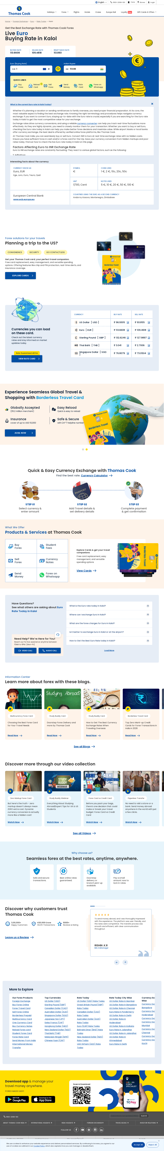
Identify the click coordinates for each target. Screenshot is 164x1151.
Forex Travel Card (21, 1008)
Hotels (87, 12)
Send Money (19, 575)
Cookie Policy (39, 1146)
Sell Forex (18, 560)
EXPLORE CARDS (20, 275)
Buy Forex (18, 546)
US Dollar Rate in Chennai (122, 1008)
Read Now (13, 735)
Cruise (98, 12)
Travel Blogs (121, 1123)
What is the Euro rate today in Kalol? (87, 606)
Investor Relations (148, 1123)
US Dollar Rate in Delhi (120, 1015)
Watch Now (14, 822)
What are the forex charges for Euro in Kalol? (92, 623)
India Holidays (68, 1123)
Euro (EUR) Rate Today (88, 1026)
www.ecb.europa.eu (23, 199)
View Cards (84, 570)
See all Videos (82, 833)
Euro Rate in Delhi (118, 1044)
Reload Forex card (21, 1029)
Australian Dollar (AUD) (56, 1011)
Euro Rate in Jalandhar (120, 1029)
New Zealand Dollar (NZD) (58, 1029)
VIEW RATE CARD (26, 358)
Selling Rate (37, 50)
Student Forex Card (22, 1033)
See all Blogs (82, 746)
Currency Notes (52, 560)
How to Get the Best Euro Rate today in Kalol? (92, 640)
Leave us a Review (17, 937)
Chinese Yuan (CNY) (55, 1040)
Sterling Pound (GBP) (55, 1004)
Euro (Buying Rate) (18, 63)
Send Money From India (24, 1040)
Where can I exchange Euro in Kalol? (87, 614)
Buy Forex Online (20, 1004)
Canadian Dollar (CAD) (56, 1008)
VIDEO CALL (27, 650)
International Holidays (41, 1123)
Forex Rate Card (20, 1036)
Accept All (138, 1144)
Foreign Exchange (21, 1001)
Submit (144, 1116)
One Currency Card (22, 1022)
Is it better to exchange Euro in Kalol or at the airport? (96, 632)
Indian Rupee (69, 63)
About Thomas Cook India (14, 1123)
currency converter (87, 123)
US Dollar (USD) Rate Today (91, 1001)
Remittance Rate (61, 50)
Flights (76, 12)
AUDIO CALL (51, 650)
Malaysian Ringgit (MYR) (57, 1036)
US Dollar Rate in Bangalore (123, 1004)
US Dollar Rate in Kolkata (121, 1026)
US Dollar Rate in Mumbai (121, 1001)
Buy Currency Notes (22, 1026)
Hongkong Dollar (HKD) (56, 1026)
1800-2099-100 (12, 1117)
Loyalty (126, 12)
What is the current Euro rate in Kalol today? (31, 104)
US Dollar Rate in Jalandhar (123, 1033)
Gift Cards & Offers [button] (146, 12)
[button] (83, 449)
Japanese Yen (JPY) (55, 1019)
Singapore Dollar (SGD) (56, 1015)
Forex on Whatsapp (53, 575)
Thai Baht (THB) (52, 1033)
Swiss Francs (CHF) (54, 1022)
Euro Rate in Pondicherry (121, 1011)
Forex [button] (64, 12)
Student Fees (51, 546)
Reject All (153, 1144)
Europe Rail (111, 12)
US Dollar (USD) (52, 1001)
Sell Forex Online (20, 1011)
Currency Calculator (94, 475)
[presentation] (116, 962)
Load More (109, 650)
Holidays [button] (51, 12)
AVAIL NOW (20, 432)
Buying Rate (15, 50)
